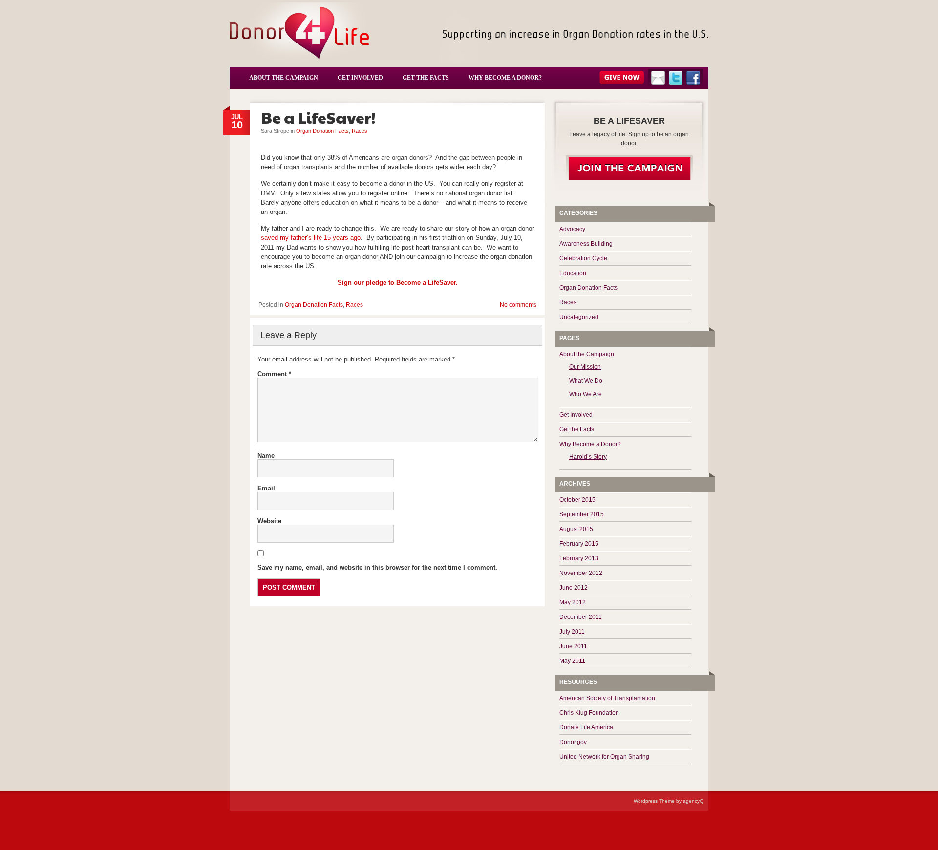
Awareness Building (586, 243)
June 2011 (573, 646)
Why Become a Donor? (505, 77)
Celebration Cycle (583, 258)
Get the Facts (426, 77)
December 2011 (580, 617)
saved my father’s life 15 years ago (311, 237)
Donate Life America (586, 727)
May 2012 (572, 602)
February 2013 (578, 558)
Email (266, 488)
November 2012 (580, 573)
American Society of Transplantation (607, 698)
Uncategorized (578, 317)
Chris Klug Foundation (589, 712)
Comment (274, 374)
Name (266, 455)
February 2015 (578, 543)
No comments (519, 137)
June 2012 (573, 587)
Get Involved (360, 77)
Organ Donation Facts (322, 131)
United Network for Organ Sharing (604, 756)
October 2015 (577, 499)
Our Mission (585, 366)
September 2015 (581, 514)
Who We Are (585, 394)
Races (359, 131)
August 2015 (576, 529)
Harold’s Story (588, 456)
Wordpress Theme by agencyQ (669, 801)
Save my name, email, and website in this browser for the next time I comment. (377, 567)
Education (572, 273)
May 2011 (572, 661)
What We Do (585, 380)
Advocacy (572, 229)
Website (269, 521)
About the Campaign (283, 77)
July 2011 (572, 631)
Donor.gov (573, 742)
